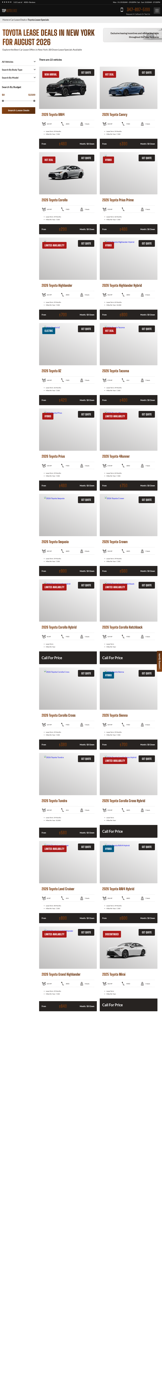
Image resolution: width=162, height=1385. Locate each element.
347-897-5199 (138, 9)
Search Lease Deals (18, 110)
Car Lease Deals (18, 19)
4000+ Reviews (29, 2)
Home (6, 19)
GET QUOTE (86, 72)
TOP (9, 10)
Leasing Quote (159, 661)
